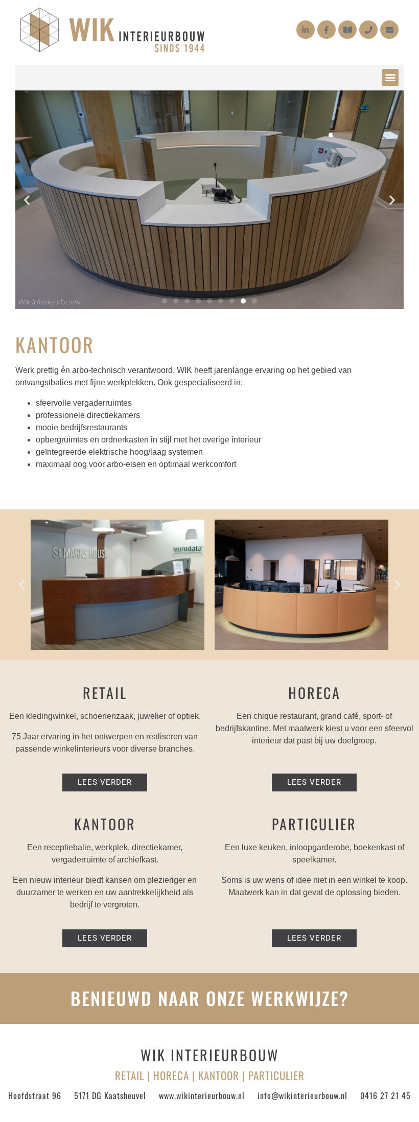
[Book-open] (347, 29)
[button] (390, 77)
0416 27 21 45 (385, 1095)
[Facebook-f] (326, 29)
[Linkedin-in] (305, 29)
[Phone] (368, 29)
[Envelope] (389, 29)
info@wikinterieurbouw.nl (302, 1095)
